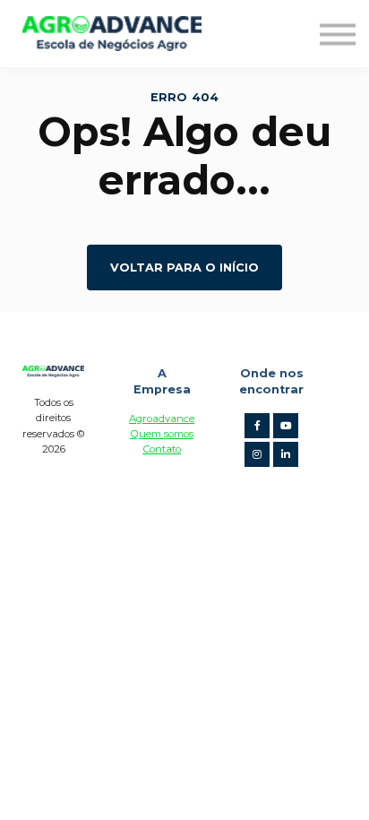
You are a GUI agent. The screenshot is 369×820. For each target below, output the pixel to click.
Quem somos (162, 433)
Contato (162, 449)
